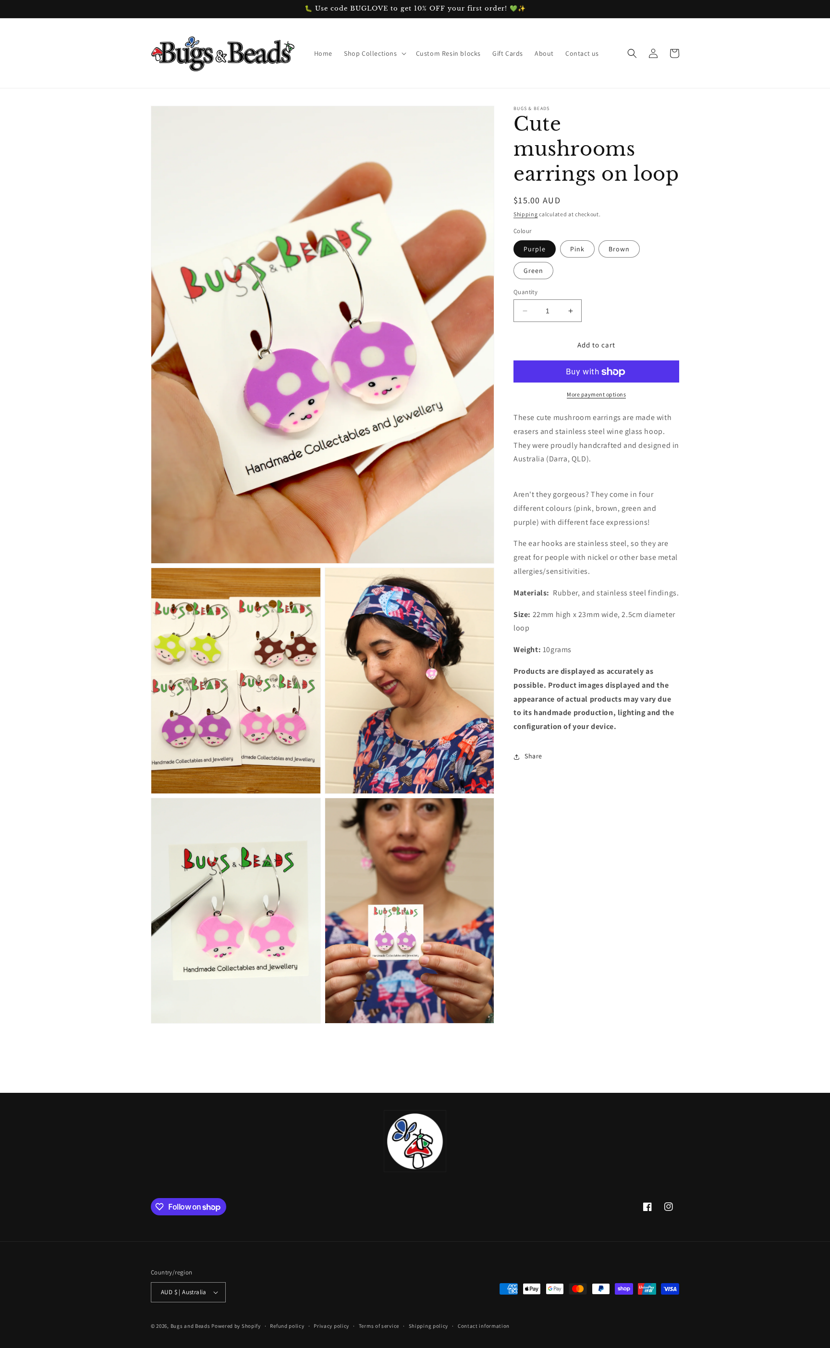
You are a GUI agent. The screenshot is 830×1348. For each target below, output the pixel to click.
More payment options (596, 394)
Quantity (525, 292)
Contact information (484, 1326)
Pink (577, 249)
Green (533, 270)
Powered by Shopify (236, 1326)
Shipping (525, 214)
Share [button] (533, 756)
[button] (374, 53)
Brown (619, 249)
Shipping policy (429, 1326)
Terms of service (379, 1326)
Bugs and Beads (190, 1326)
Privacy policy (331, 1326)
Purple (535, 249)
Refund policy (287, 1326)
